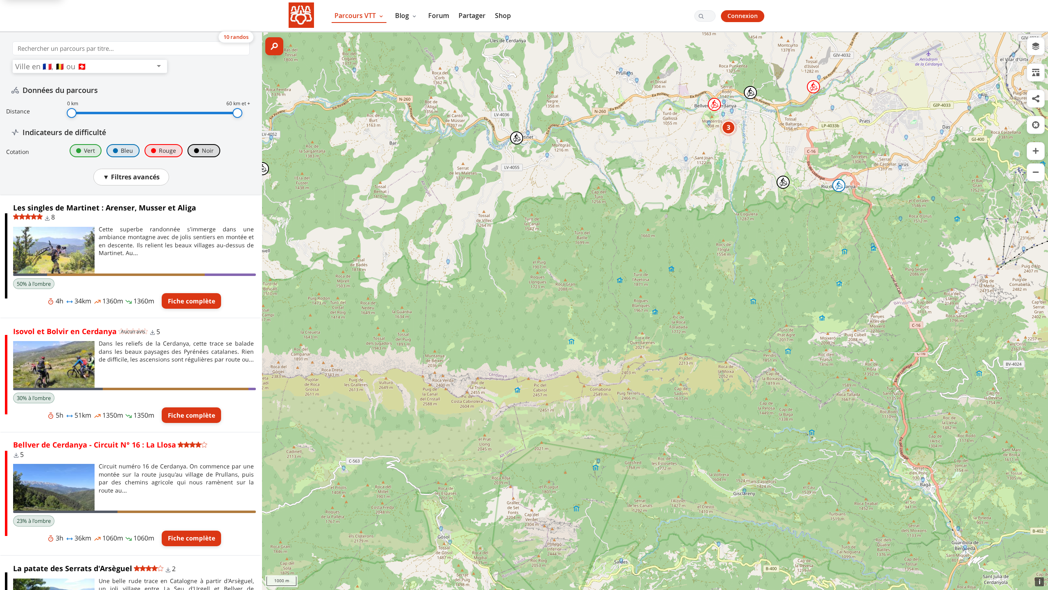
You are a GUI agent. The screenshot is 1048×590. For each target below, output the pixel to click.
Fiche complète (191, 301)
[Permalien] (1036, 99)
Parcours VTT (355, 15)
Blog (403, 15)
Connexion (742, 16)
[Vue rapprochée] (1036, 151)
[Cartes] (1036, 46)
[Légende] (1036, 72)
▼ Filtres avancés (131, 176)
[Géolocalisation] (1036, 125)
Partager (472, 15)
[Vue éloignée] (1036, 172)
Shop (503, 15)
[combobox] (84, 66)
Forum (438, 15)
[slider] (72, 113)
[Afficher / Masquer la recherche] (274, 46)
